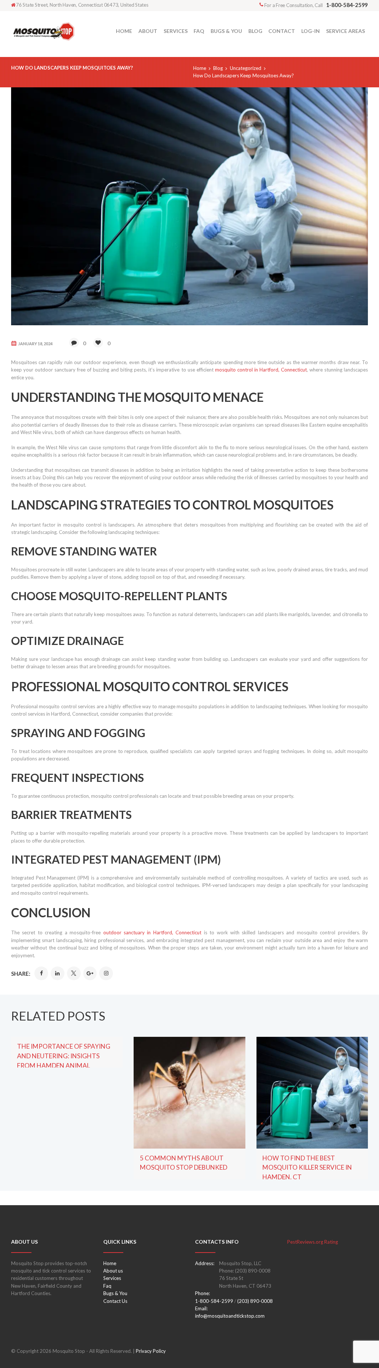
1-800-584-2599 (214, 1301)
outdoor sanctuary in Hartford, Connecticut (152, 932)
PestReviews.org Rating (312, 1242)
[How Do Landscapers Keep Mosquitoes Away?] (189, 206)
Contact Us (115, 1301)
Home (199, 68)
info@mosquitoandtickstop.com (230, 1316)
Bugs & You (115, 1293)
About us (113, 1271)
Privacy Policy (151, 1351)
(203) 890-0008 (255, 1301)
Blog (218, 68)
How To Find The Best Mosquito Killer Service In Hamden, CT (307, 1167)
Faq (107, 1286)
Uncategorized (245, 68)
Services (112, 1278)
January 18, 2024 (35, 343)
